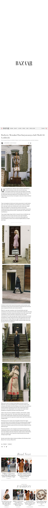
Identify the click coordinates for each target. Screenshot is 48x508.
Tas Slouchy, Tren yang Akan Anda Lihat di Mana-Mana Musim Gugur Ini (6, 503)
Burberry (5, 444)
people (23, 128)
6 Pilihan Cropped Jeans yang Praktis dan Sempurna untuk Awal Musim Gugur (8, 475)
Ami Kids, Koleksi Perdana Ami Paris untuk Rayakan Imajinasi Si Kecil (24, 475)
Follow (43, 128)
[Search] (46, 128)
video (27, 128)
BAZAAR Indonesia (24, 478)
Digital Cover (32, 128)
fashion (11, 128)
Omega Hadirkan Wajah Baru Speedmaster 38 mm (41, 503)
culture (19, 128)
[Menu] (1, 128)
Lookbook (9, 444)
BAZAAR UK (9, 478)
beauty (15, 128)
